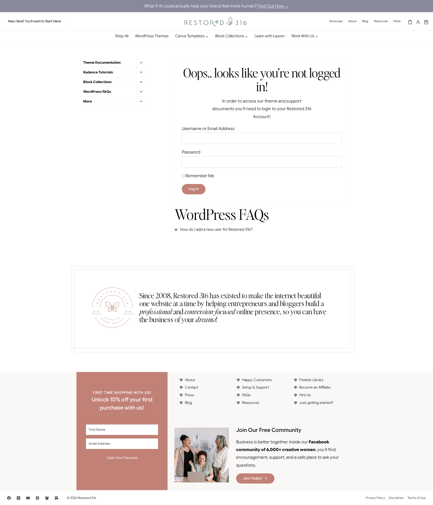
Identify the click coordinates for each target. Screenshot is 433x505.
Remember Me (199, 175)
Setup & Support (255, 387)
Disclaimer (396, 498)
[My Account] (418, 21)
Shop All (121, 36)
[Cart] (426, 21)
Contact (191, 387)
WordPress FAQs (97, 92)
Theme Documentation (102, 63)
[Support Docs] (410, 21)
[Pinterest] (37, 498)
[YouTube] (28, 498)
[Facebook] (9, 498)
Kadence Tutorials (98, 72)
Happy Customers (257, 380)
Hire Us (305, 395)
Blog (365, 21)
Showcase (335, 21)
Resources (380, 21)
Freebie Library (311, 380)
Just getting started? (316, 402)
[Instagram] (18, 498)
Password (191, 152)
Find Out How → (273, 6)
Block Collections (97, 82)
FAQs (396, 21)
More (87, 101)
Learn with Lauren (270, 36)
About (352, 21)
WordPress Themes (151, 36)
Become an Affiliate (314, 387)
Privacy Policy (375, 498)
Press (189, 395)
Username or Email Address (208, 128)
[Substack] (56, 498)
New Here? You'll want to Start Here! (34, 21)
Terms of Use (417, 498)
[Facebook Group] (47, 498)
